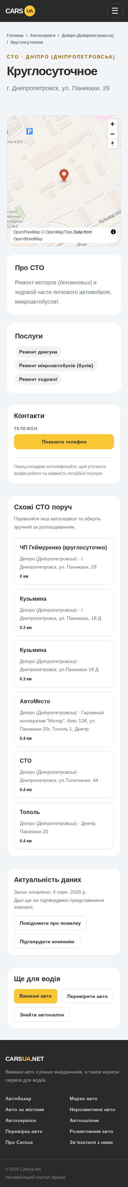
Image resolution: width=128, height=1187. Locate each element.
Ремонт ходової (38, 379)
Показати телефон (64, 441)
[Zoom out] (112, 134)
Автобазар (18, 1098)
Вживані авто (35, 996)
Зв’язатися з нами (91, 1142)
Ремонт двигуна (38, 352)
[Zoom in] (112, 124)
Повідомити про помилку (50, 923)
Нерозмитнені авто (92, 1109)
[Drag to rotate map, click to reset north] (112, 144)
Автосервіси (42, 35)
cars (19, 11)
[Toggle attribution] (113, 232)
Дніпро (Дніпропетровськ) (88, 35)
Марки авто (84, 1098)
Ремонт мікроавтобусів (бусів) (56, 365)
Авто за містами (24, 1109)
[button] (64, 176)
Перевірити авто (87, 996)
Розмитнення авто (91, 1131)
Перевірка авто (24, 1131)
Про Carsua (19, 1142)
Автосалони (84, 1120)
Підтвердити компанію (47, 941)
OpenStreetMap (28, 238)
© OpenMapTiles (57, 232)
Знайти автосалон (42, 1014)
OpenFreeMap (26, 232)
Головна (15, 35)
